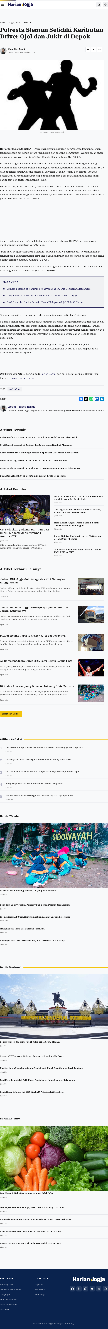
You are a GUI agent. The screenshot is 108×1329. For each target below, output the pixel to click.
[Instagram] (85, 1288)
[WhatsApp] (105, 1288)
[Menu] (2, 5)
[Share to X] (86, 399)
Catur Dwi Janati (16, 49)
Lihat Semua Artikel (11, 714)
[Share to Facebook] (81, 399)
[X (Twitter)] (79, 1288)
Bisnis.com (40, 1290)
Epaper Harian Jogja (22, 378)
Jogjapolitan (14, 23)
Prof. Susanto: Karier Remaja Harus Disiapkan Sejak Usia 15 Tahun (45, 302)
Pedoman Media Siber (10, 1290)
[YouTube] (92, 1288)
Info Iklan (4, 1309)
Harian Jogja (48, 374)
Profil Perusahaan (8, 1299)
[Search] (98, 4)
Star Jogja (40, 1295)
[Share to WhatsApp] (91, 399)
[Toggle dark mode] (105, 4)
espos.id (39, 1285)
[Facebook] (72, 1288)
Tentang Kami (6, 1285)
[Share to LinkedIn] (97, 399)
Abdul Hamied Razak (21, 406)
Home (2, 23)
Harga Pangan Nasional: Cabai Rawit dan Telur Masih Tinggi (42, 295)
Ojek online (14, 389)
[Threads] (98, 1288)
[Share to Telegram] (102, 399)
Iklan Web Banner (8, 1305)
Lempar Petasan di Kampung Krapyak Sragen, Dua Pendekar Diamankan (48, 288)
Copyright (5, 1295)
